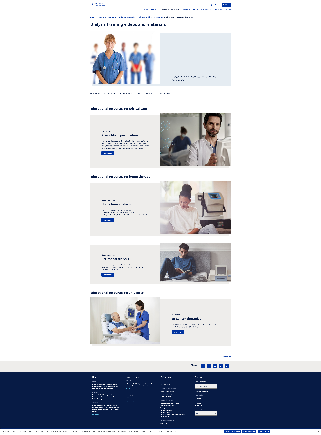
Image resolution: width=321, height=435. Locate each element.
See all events (130, 401)
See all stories (130, 389)
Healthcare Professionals (170, 10)
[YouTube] (215, 366)
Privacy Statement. (104, 433)
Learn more (107, 153)
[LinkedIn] (221, 366)
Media (195, 10)
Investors (186, 10)
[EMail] (227, 366)
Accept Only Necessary (249, 431)
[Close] (318, 432)
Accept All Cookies (264, 431)
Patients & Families (150, 10)
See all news (95, 414)
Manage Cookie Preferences (232, 431)
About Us (218, 10)
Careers (228, 10)
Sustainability (206, 10)
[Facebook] (203, 366)
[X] (209, 366)
